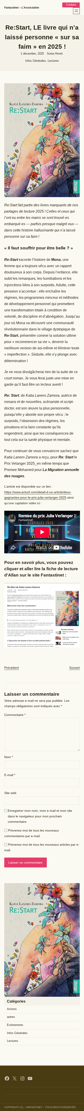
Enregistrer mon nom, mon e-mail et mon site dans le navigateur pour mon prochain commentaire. (40, 816)
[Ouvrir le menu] (76, 10)
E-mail (9, 775)
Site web (10, 793)
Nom (8, 757)
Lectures (53, 60)
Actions (12, 1009)
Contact (71, 4)
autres (11, 1017)
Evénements (15, 1025)
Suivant (74, 667)
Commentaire (15, 715)
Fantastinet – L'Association (21, 7)
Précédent (11, 667)
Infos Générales (35, 60)
